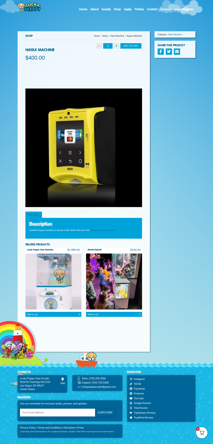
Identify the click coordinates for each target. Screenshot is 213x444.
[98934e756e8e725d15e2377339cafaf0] (83, 148)
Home (83, 9)
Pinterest (138, 393)
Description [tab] (33, 214)
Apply (128, 9)
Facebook (139, 388)
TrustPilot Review (143, 417)
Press (80, 427)
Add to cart (130, 46)
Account (165, 9)
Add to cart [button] (32, 314)
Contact (152, 9)
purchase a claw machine (102, 230)
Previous (21, 148)
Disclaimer (69, 427)
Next (147, 148)
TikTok (137, 384)
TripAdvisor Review (144, 412)
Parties (139, 9)
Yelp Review (140, 408)
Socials (106, 9)
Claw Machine (117, 36)
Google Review (142, 403)
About (94, 9)
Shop (117, 9)
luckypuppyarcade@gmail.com (99, 387)
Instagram (139, 379)
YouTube (138, 398)
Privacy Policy (28, 427)
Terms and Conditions (50, 427)
